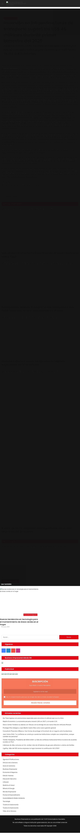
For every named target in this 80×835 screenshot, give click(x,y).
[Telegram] (4, 834)
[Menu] (3, 4)
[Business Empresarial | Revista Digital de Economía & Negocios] (16, 3)
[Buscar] (77, 4)
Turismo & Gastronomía (10, 804)
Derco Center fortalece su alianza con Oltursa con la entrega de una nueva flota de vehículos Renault (37, 724)
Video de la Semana (9, 811)
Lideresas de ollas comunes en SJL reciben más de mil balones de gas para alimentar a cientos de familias (38, 745)
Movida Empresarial (9, 792)
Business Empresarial (10, 769)
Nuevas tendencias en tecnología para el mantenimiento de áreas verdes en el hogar (19, 622)
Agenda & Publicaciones (11, 759)
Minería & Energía (8, 788)
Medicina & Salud (8, 785)
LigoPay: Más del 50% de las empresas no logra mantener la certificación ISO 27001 (31, 748)
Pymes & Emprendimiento (11, 795)
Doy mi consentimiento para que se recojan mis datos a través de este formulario (32, 697)
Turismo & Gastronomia (10, 808)
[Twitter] (2, 834)
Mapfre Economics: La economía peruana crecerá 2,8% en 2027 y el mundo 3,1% (30, 721)
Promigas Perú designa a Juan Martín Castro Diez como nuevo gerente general (29, 728)
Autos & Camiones (9, 766)
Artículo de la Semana (10, 762)
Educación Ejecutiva (9, 779)
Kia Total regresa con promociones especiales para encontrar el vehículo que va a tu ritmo (33, 718)
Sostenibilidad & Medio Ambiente (14, 798)
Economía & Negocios (10, 772)
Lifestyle (6, 782)
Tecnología (6, 801)
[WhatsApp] (3, 834)
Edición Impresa (8, 775)
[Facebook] (0, 834)
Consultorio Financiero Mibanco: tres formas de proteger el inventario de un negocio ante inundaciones (37, 731)
